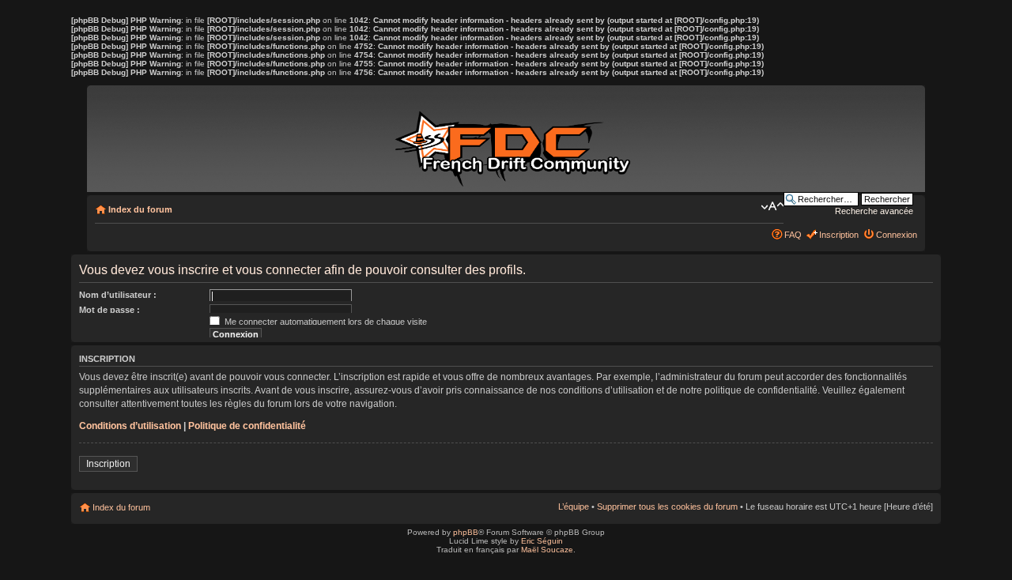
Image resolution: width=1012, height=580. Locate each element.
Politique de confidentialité (247, 425)
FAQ (793, 234)
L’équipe (573, 506)
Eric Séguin (542, 541)
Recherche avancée (874, 211)
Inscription (839, 234)
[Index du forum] (515, 140)
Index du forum (140, 209)
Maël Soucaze (547, 549)
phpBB (465, 532)
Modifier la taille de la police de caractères (772, 206)
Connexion (896, 234)
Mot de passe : (109, 309)
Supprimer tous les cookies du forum (667, 506)
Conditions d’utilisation (130, 425)
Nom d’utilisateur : (118, 294)
